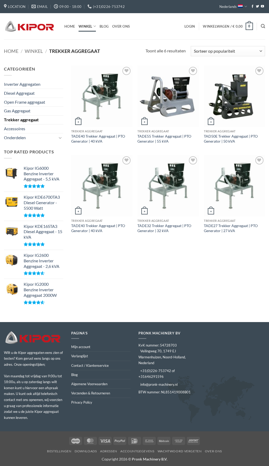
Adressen (108, 451)
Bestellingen (59, 451)
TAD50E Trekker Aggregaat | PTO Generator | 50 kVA (231, 138)
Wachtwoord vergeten (180, 451)
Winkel (85, 26)
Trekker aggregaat (21, 119)
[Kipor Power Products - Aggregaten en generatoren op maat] (30, 26)
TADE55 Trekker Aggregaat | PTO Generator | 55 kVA (164, 138)
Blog (104, 26)
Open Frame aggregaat (24, 101)
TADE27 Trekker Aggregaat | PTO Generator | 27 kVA (231, 228)
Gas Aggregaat (17, 110)
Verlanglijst (79, 356)
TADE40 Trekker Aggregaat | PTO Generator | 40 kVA (98, 138)
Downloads (86, 451)
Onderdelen (15, 137)
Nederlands (228, 6)
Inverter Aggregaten (22, 84)
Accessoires (14, 128)
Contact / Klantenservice (90, 365)
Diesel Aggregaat (19, 93)
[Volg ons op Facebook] (252, 6)
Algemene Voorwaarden (89, 384)
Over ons (121, 26)
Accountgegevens (137, 451)
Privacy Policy (81, 402)
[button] (189, 26)
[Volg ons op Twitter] (257, 6)
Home (69, 26)
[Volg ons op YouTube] (262, 6)
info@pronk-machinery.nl (159, 384)
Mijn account (80, 347)
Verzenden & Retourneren (90, 393)
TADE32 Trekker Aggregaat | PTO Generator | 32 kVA (164, 228)
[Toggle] (60, 137)
